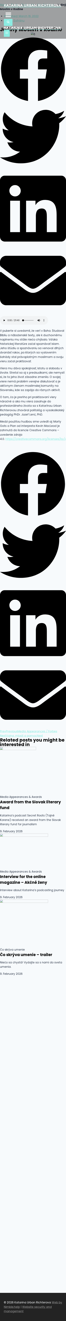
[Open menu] (7, 33)
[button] (33, 70)
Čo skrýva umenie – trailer (26, 954)
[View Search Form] (8, 22)
